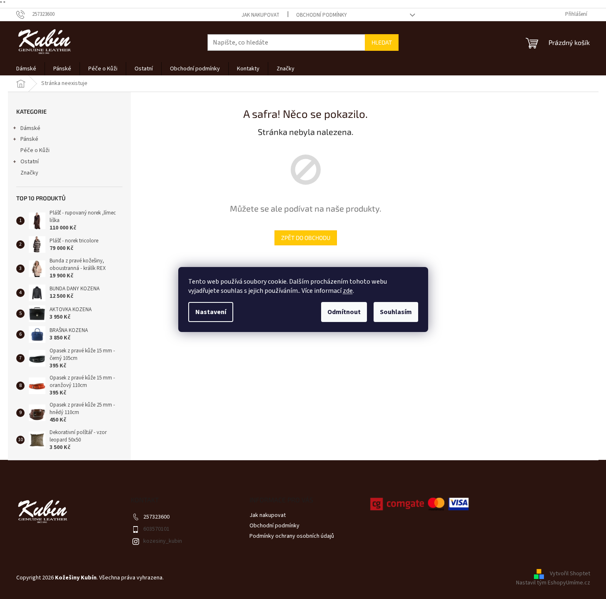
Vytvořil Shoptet (570, 574)
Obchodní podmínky (321, 15)
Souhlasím (396, 312)
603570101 (156, 529)
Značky (29, 173)
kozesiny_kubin (162, 541)
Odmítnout (344, 312)
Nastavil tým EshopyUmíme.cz (553, 583)
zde (348, 290)
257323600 (156, 517)
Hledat (382, 42)
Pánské (29, 139)
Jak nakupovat (260, 15)
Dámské (30, 128)
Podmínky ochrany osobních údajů (291, 536)
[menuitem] (26, 68)
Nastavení (210, 312)
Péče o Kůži (35, 150)
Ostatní (29, 161)
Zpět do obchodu (305, 237)
